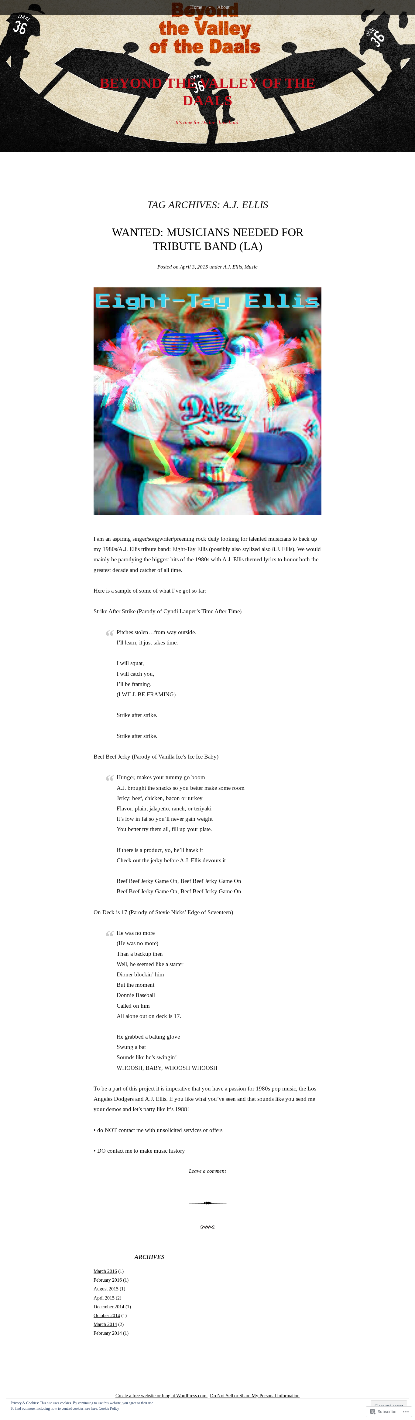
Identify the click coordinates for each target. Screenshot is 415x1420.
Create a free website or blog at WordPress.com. (161, 1395)
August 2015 (106, 1288)
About (223, 7)
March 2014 (105, 1324)
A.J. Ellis (232, 267)
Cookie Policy (109, 1408)
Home (196, 7)
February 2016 (108, 1280)
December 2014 (109, 1306)
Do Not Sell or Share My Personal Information (255, 1395)
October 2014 (107, 1315)
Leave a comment (207, 1171)
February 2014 (108, 1333)
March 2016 (105, 1271)
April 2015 (104, 1297)
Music (251, 267)
